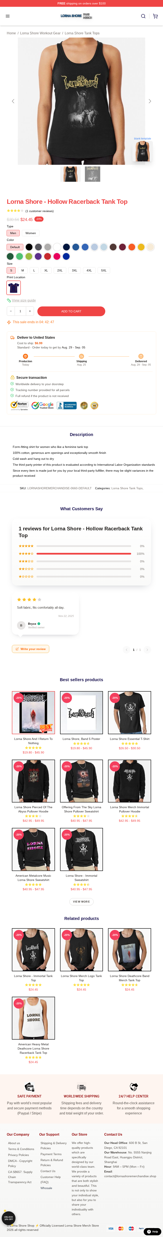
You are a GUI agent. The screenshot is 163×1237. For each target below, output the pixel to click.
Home (11, 33)
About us (14, 1143)
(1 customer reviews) (39, 211)
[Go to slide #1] (70, 174)
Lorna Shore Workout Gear (40, 33)
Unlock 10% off (8, 1218)
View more (81, 901)
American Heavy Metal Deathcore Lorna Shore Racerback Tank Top (33, 1048)
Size (10, 263)
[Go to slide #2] (92, 174)
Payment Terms (51, 1154)
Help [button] (155, 1231)
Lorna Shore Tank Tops (82, 33)
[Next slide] (149, 101)
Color (10, 240)
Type (10, 226)
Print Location (16, 277)
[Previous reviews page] (126, 650)
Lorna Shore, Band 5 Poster (81, 739)
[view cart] (155, 16)
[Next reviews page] (147, 650)
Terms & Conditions (21, 1149)
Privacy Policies (18, 1155)
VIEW (33, 730)
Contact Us (48, 1171)
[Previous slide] (13, 101)
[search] (143, 16)
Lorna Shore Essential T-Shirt (129, 739)
